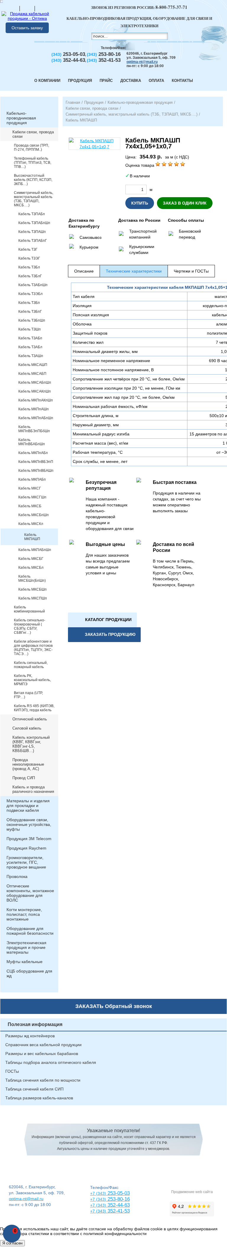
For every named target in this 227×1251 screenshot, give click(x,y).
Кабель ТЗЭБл (30, 294)
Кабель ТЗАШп (30, 356)
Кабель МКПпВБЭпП (35, 462)
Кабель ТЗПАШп (32, 232)
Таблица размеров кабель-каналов (39, 1098)
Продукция (80, 80)
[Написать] (42, 8)
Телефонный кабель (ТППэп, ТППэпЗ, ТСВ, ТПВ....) (32, 162)
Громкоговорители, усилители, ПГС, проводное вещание (26, 862)
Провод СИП (23, 778)
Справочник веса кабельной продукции (43, 1044)
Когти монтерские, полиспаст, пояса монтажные (24, 914)
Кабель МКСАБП (32, 374)
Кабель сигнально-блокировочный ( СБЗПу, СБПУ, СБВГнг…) (29, 626)
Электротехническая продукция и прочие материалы (26, 947)
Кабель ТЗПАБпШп (34, 223)
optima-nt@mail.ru (142, 62)
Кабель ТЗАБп (30, 338)
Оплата (156, 80)
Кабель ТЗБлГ (30, 276)
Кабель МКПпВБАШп (35, 471)
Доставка (130, 80)
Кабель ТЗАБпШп (33, 285)
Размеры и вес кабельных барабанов (41, 1053)
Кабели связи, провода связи (33, 134)
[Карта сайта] (27, 8)
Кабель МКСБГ (30, 559)
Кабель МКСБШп (32, 589)
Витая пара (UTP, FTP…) (28, 695)
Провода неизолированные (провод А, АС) (28, 764)
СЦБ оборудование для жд (29, 973)
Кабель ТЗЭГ (29, 258)
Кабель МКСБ (29, 506)
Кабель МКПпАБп (33, 453)
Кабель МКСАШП (32, 365)
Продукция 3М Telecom (29, 838)
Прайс (106, 80)
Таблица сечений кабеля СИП (34, 1089)
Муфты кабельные (25, 961)
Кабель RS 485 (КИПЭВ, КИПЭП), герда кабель (34, 708)
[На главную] (12, 8)
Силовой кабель (26, 728)
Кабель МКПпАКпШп (35, 400)
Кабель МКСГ (29, 488)
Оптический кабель (29, 719)
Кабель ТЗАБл (30, 347)
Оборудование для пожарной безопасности (30, 931)
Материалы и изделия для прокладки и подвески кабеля (28, 805)
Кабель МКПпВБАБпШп (31, 442)
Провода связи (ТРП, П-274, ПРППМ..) (31, 147)
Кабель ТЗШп (29, 329)
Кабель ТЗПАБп (31, 214)
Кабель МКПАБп (32, 479)
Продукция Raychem (26, 848)
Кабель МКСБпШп (33, 515)
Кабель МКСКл (30, 524)
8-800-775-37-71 (171, 7)
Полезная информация (35, 1024)
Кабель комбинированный (29, 609)
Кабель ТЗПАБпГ (32, 241)
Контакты (182, 80)
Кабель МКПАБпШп (34, 550)
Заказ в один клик (185, 203)
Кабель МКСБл (30, 567)
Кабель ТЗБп (29, 303)
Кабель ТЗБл (29, 267)
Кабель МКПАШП (32, 537)
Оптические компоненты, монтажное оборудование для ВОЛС (30, 893)
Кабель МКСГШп (32, 497)
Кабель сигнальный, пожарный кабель (31, 665)
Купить (139, 203)
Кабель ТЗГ (28, 249)
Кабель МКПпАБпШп (35, 418)
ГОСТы (12, 1071)
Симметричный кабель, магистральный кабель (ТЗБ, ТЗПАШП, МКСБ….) (33, 199)
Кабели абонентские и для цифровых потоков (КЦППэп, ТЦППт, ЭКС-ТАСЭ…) (33, 647)
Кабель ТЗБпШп (31, 320)
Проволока (17, 876)
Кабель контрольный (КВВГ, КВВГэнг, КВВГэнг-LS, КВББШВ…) (31, 744)
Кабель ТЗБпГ (30, 311)
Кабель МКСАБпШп (34, 382)
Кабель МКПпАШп (33, 409)
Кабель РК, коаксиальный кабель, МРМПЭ (32, 680)
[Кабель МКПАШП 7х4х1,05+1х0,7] (94, 143)
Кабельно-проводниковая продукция (21, 118)
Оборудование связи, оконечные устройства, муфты (29, 824)
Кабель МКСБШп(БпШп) (32, 578)
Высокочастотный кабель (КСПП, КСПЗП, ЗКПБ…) (33, 180)
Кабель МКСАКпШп (34, 391)
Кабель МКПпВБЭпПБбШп (34, 429)
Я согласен (12, 1243)
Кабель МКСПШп (32, 598)
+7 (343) (98, 1211)
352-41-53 (118, 1211)
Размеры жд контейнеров (30, 1035)
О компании (47, 80)
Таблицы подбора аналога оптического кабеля (50, 1062)
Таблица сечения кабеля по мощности (42, 1080)
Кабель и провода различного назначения (33, 789)
